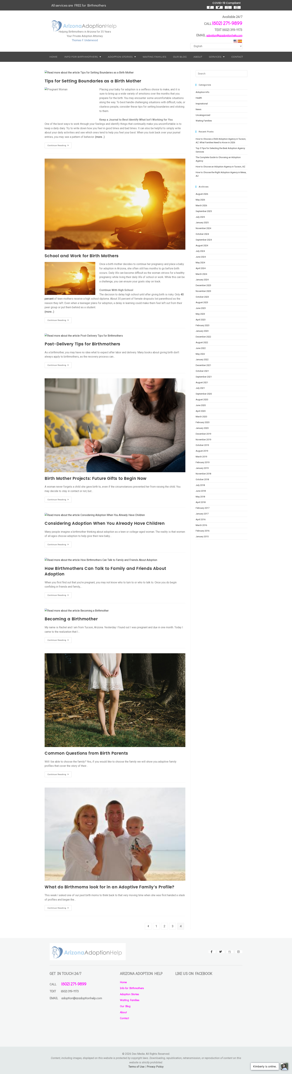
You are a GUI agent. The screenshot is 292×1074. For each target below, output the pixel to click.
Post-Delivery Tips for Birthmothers (82, 344)
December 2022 (203, 336)
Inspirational (202, 103)
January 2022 (202, 359)
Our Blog (180, 56)
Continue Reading (59, 145)
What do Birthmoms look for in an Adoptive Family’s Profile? (109, 887)
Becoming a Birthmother (71, 619)
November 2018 (203, 473)
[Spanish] (240, 41)
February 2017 (202, 508)
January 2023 (202, 331)
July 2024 (200, 251)
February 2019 (202, 462)
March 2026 (201, 205)
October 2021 (202, 371)
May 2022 (200, 354)
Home (53, 56)
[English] (236, 41)
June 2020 (201, 405)
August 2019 (202, 451)
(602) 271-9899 (227, 23)
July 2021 (200, 388)
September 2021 (204, 376)
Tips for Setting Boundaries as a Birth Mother (93, 81)
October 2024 (202, 234)
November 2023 (203, 291)
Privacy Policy (155, 1066)
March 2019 (201, 456)
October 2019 (202, 445)
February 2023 (202, 325)
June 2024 (201, 257)
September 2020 (204, 394)
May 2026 (200, 199)
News (198, 109)
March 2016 (201, 525)
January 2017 (202, 513)
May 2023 (200, 314)
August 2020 (202, 399)
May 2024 (200, 262)
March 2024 (201, 274)
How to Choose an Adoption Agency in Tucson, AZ (220, 166)
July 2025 (200, 217)
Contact (237, 56)
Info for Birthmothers (81, 56)
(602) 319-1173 (232, 29)
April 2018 (200, 502)
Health (199, 98)
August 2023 (202, 302)
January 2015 (202, 536)
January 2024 (202, 279)
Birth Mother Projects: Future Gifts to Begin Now (96, 478)
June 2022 (201, 348)
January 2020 (202, 428)
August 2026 (202, 194)
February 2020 (202, 422)
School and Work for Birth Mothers (82, 256)
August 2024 (202, 245)
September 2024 (204, 239)
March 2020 (201, 416)
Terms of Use (136, 1066)
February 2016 (202, 530)
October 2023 (202, 297)
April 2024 (200, 268)
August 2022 (202, 342)
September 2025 (204, 211)
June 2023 (201, 308)
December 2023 (203, 285)
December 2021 (203, 365)
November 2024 (203, 228)
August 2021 (202, 382)
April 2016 (200, 519)
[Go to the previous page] (148, 926)
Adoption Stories (120, 56)
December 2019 (203, 434)
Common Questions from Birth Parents (86, 753)
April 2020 (200, 411)
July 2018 (200, 485)
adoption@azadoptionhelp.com (224, 35)
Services (215, 56)
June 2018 (201, 491)
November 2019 (203, 439)
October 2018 (202, 479)
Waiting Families (154, 56)
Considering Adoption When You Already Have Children (105, 523)
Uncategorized (203, 115)
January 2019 (202, 468)
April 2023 (200, 319)
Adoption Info (202, 92)
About (197, 56)
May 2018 (200, 496)
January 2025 (202, 222)
